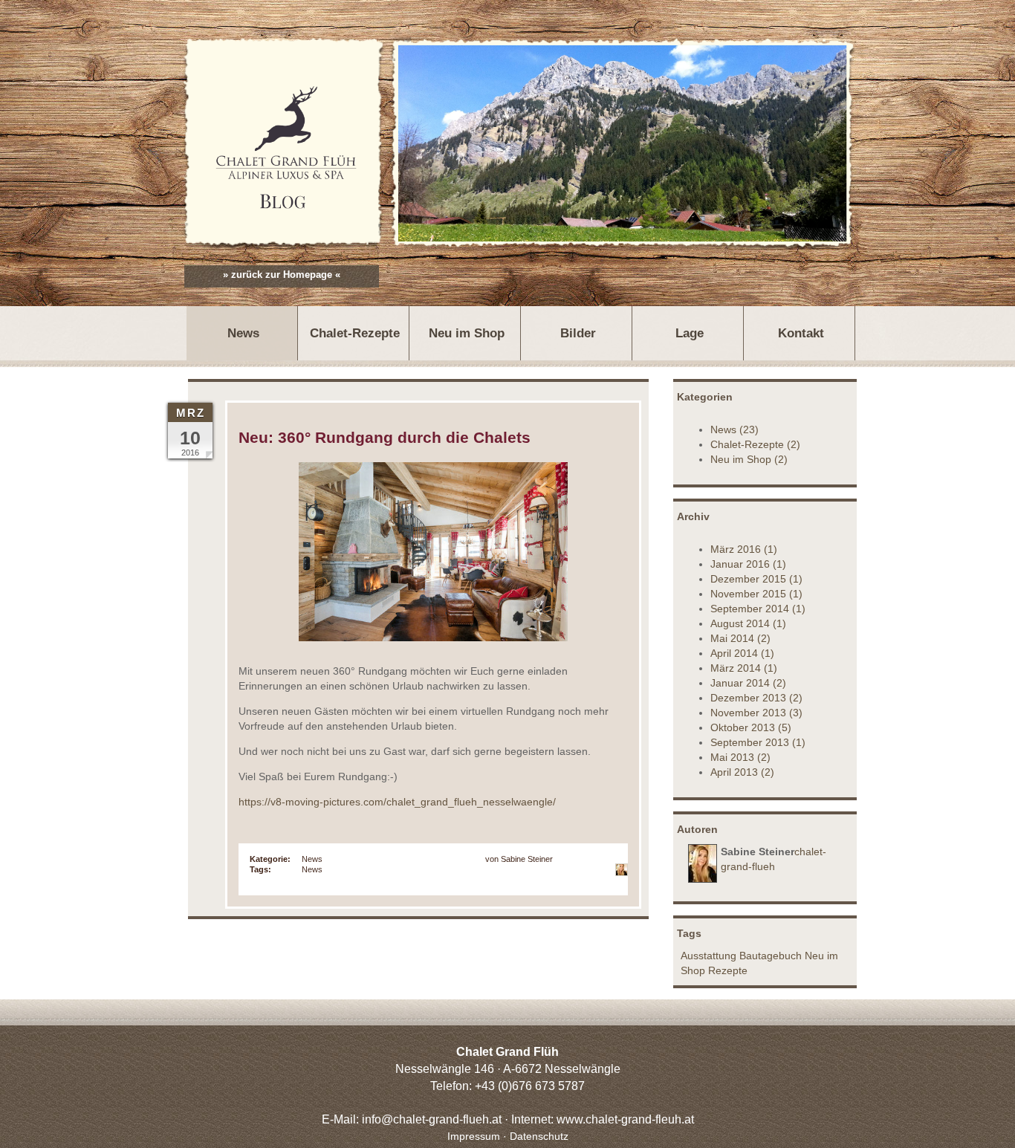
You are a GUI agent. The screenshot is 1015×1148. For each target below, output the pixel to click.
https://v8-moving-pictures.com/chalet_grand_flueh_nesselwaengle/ (397, 802)
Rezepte (728, 970)
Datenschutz (539, 1136)
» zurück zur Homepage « (281, 274)
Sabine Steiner (527, 858)
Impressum (473, 1136)
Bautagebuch (770, 955)
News (312, 858)
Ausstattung (708, 955)
